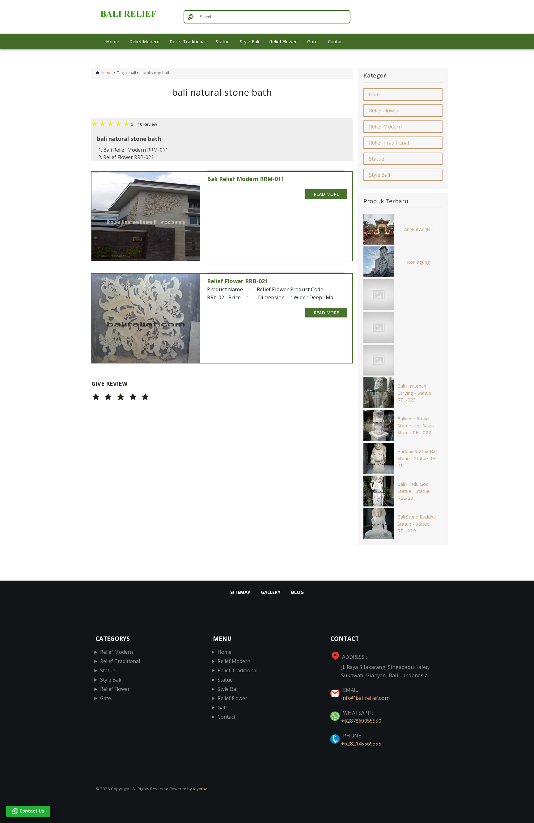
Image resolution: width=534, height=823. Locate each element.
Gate (312, 41)
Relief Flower (283, 41)
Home (112, 41)
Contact (336, 41)
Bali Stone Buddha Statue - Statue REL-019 (416, 524)
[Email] (335, 689)
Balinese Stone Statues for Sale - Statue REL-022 (415, 425)
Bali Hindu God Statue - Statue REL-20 (413, 491)
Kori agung (418, 262)
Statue (223, 41)
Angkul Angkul (418, 229)
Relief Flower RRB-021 (128, 157)
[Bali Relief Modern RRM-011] (145, 216)
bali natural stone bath (129, 138)
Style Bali (249, 41)
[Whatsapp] (335, 712)
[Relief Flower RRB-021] (145, 318)
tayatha (200, 789)
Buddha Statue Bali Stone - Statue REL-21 (418, 458)
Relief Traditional (188, 41)
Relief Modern (144, 41)
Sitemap (240, 592)
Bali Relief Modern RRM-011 (135, 149)
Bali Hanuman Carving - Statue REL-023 (414, 393)
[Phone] (335, 735)
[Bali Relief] (134, 16)
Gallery (271, 592)
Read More (326, 194)
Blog (297, 592)
